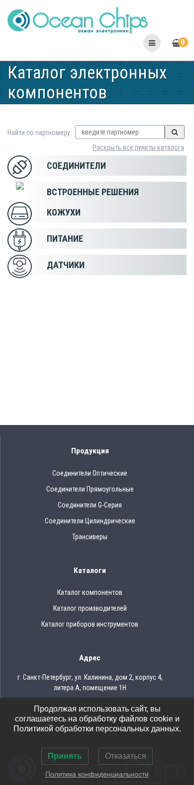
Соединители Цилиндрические (90, 521)
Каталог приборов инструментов (89, 624)
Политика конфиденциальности (97, 774)
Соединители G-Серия (90, 505)
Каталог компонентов (89, 592)
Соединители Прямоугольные (90, 489)
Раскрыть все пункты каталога (138, 147)
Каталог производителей (90, 608)
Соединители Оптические (89, 473)
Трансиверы (89, 537)
